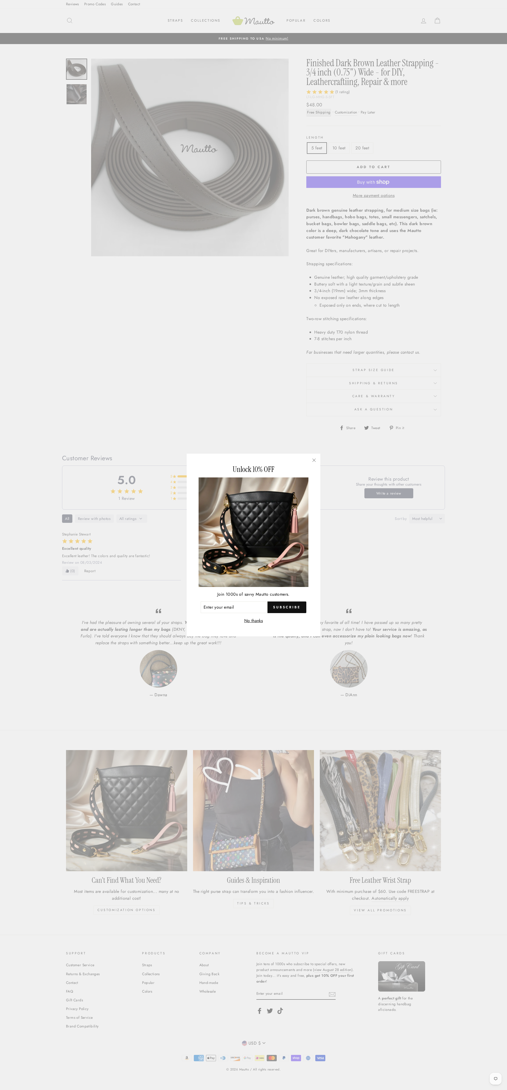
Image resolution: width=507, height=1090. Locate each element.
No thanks (253, 621)
